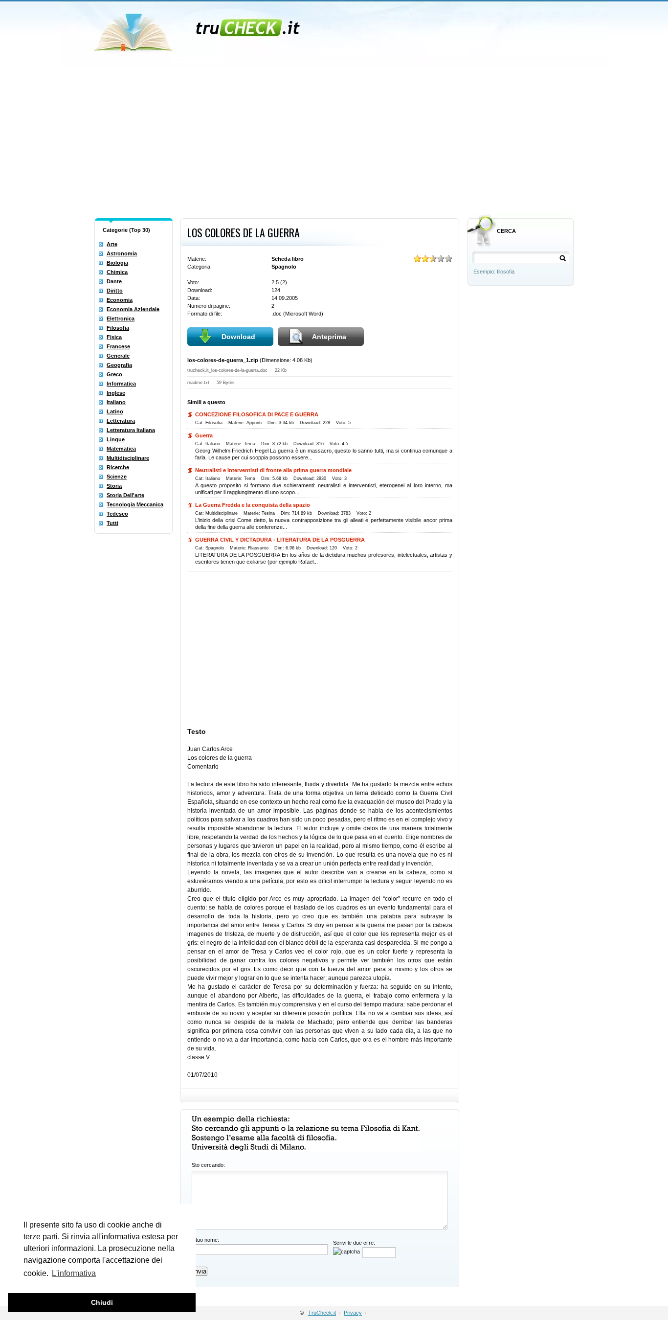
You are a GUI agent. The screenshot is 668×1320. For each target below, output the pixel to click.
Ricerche (118, 467)
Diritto (115, 291)
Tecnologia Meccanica (135, 504)
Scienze (117, 476)
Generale (118, 356)
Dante (114, 281)
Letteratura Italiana (131, 430)
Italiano (116, 402)
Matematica (121, 449)
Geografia (119, 365)
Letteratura (121, 421)
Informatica (121, 384)
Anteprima (329, 337)
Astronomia (122, 253)
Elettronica (120, 318)
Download (238, 337)
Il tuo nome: (205, 1240)
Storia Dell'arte (125, 495)
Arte (112, 244)
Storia (114, 486)
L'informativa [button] (74, 1273)
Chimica (117, 272)
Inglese (116, 393)
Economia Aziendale (133, 309)
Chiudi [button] (102, 1302)
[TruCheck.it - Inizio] (198, 29)
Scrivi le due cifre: (354, 1243)
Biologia (117, 263)
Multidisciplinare (128, 458)
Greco (114, 374)
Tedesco (117, 514)
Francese (118, 346)
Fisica (114, 337)
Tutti (112, 523)
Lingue (116, 439)
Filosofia (118, 328)
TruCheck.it (322, 1313)
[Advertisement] (334, 140)
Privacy (353, 1313)
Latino (115, 411)
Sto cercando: (208, 1165)
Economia (120, 300)
